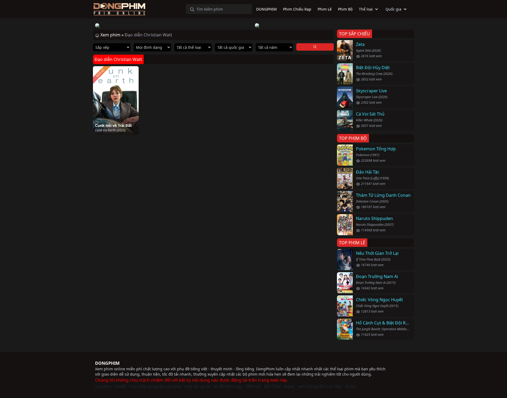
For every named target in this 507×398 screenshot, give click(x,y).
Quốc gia (393, 9)
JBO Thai (272, 386)
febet (289, 386)
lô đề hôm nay (228, 386)
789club (253, 386)
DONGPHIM (107, 363)
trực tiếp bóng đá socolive (155, 386)
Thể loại (366, 9)
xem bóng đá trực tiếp (320, 386)
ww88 (120, 386)
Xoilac (351, 386)
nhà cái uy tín (197, 386)
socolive (103, 386)
